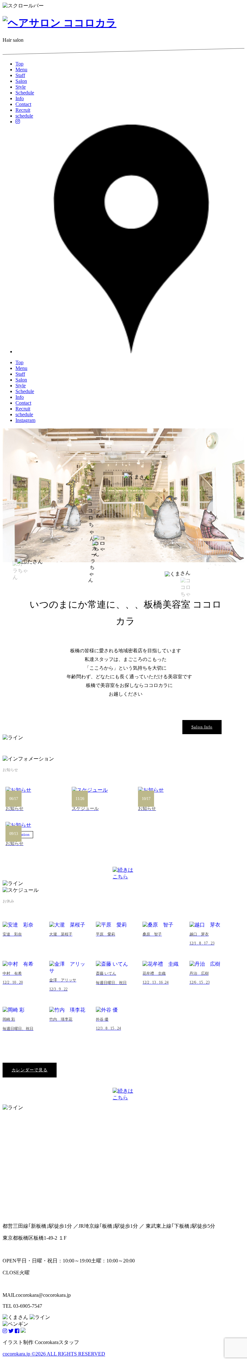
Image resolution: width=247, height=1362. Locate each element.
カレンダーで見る (30, 1070)
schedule (24, 116)
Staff (20, 75)
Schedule (24, 92)
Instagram (25, 420)
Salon (21, 81)
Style (20, 87)
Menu (21, 69)
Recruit (22, 110)
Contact (23, 104)
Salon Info (202, 727)
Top (19, 63)
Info (19, 98)
